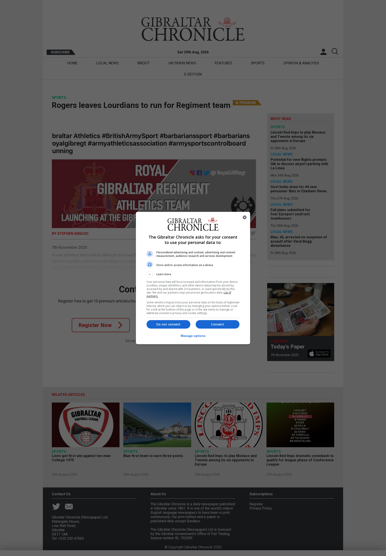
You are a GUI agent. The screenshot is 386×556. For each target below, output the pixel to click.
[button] (193, 274)
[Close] (244, 217)
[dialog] (193, 278)
